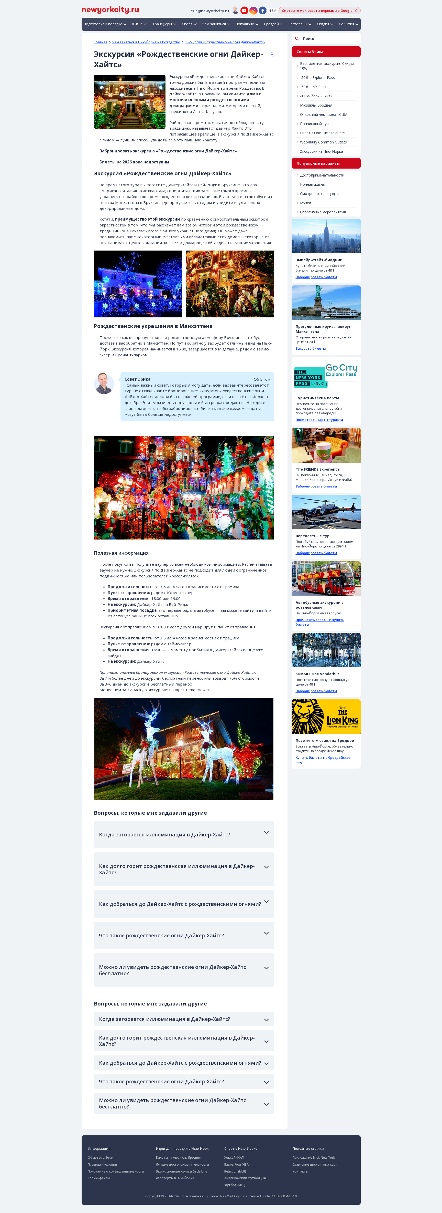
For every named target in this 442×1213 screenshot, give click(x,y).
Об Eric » (262, 379)
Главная (100, 42)
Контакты (300, 1171)
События (346, 24)
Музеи (305, 202)
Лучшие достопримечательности (182, 1164)
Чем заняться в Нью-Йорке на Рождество (146, 42)
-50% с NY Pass (313, 86)
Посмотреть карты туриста (319, 419)
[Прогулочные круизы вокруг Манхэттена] (326, 302)
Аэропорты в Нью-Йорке (175, 1178)
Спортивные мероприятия (323, 212)
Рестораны (298, 24)
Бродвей (271, 24)
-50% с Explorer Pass (317, 77)
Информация (99, 1148)
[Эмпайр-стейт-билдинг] (326, 236)
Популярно (245, 24)
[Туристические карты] (326, 374)
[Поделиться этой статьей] (269, 54)
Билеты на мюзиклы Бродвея (179, 1157)
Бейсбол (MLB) (235, 1171)
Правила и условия (102, 1164)
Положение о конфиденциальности (116, 1171)
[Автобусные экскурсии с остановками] (326, 578)
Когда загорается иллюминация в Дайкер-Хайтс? (164, 834)
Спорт (187, 24)
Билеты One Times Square (322, 132)
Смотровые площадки (319, 193)
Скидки (323, 24)
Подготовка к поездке (103, 24)
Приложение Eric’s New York (314, 1157)
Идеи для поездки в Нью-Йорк (182, 1148)
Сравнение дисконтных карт (315, 1164)
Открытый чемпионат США (323, 114)
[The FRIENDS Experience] (326, 445)
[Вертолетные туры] (326, 512)
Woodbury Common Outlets (323, 142)
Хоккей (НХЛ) (234, 1157)
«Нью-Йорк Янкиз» (316, 96)
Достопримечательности (322, 175)
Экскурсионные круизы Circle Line (181, 1171)
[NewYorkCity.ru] (110, 9)
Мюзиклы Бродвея (316, 105)
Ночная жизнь (312, 184)
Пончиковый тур (314, 123)
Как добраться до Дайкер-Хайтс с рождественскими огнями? (180, 903)
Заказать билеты (311, 348)
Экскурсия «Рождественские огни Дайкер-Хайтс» (225, 42)
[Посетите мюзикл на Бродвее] (326, 716)
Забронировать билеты (316, 277)
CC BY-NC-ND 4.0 (284, 1196)
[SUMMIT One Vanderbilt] (326, 650)
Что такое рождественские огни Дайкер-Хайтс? (161, 935)
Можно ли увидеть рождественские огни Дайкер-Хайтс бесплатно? (172, 970)
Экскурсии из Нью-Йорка (321, 151)
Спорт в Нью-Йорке (240, 1148)
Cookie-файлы (99, 1178)
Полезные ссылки (308, 1148)
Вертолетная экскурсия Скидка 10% (327, 66)
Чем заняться (214, 24)
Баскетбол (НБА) (237, 1164)
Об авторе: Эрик (101, 1157)
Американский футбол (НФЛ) (247, 1178)
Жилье (137, 24)
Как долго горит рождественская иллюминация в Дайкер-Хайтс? (177, 869)
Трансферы (162, 24)
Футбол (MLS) (234, 1185)
